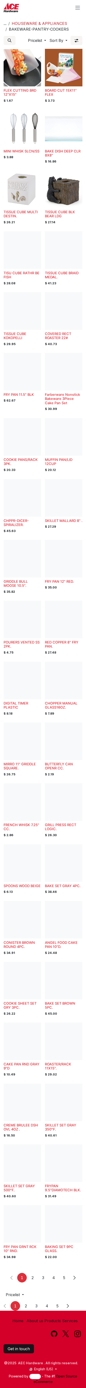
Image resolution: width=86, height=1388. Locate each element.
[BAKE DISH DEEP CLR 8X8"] (63, 128)
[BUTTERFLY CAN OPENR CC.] (63, 741)
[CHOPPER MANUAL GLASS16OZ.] (63, 680)
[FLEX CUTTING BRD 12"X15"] (22, 67)
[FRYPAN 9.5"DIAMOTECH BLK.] (63, 1163)
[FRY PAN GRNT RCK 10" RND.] (22, 1224)
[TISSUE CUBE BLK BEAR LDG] (63, 189)
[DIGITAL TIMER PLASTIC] (22, 680)
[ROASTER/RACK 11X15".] (63, 1041)
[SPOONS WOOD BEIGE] (22, 863)
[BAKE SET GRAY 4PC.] (63, 863)
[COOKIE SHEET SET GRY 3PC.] (22, 980)
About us (35, 1320)
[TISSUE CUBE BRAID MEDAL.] (63, 250)
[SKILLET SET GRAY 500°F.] (22, 1163)
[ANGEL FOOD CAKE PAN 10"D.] (63, 920)
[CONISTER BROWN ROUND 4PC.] (22, 920)
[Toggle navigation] (77, 7)
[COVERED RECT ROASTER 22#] (63, 311)
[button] (10, 40)
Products (52, 1320)
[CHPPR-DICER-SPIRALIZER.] (22, 498)
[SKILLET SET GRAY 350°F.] (63, 1102)
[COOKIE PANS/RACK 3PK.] (22, 437)
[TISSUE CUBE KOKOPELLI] (22, 311)
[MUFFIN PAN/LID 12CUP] (63, 437)
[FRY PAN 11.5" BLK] (22, 372)
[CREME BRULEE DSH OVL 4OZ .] (22, 1102)
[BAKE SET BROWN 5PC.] (63, 980)
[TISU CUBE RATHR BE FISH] (22, 250)
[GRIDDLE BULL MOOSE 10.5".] (22, 558)
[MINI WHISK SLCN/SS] (22, 128)
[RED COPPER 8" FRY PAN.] (63, 619)
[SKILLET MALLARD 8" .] (63, 498)
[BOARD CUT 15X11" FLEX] (63, 67)
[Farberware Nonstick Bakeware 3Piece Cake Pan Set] (63, 372)
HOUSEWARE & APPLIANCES (39, 23)
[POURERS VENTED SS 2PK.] (22, 619)
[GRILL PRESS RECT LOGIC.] (63, 802)
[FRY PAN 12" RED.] (63, 558)
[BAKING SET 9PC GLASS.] (63, 1224)
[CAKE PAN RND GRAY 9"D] (22, 1041)
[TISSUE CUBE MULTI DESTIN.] (22, 189)
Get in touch (19, 1348)
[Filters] (76, 40)
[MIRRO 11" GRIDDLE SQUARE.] (22, 741)
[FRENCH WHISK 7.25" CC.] (22, 802)
